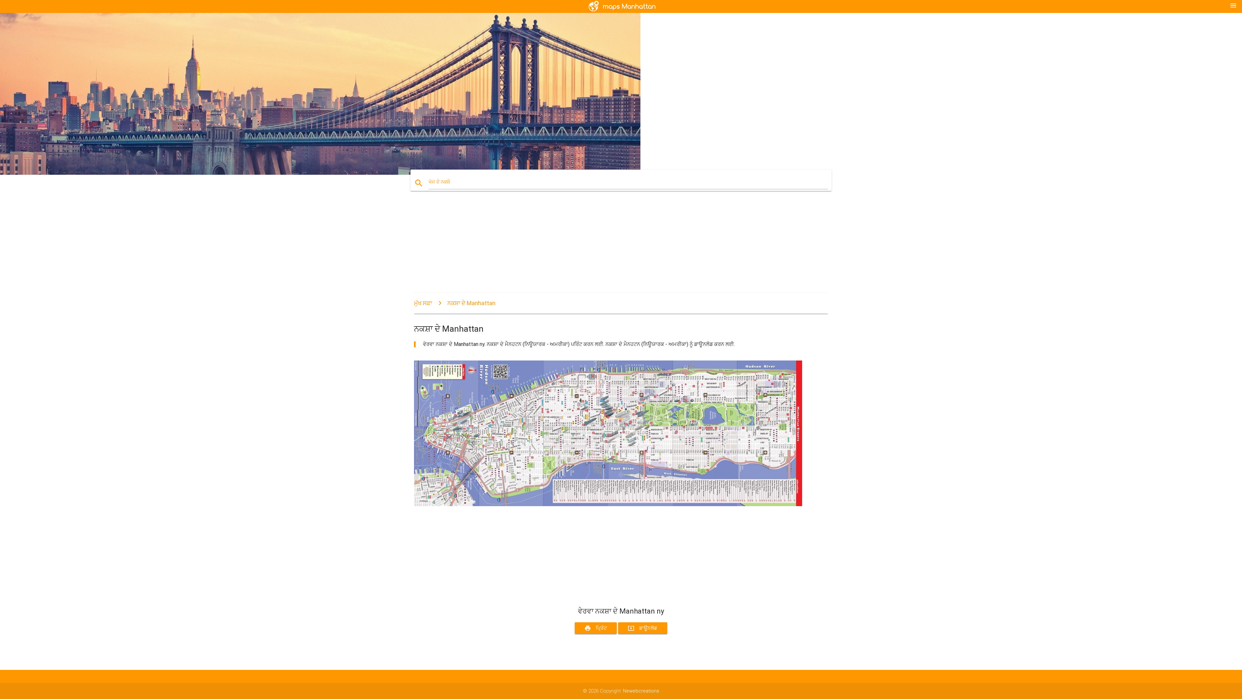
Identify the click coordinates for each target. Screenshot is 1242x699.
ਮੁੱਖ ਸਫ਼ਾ (423, 303)
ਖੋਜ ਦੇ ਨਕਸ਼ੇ (439, 182)
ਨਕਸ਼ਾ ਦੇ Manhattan (471, 303)
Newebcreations (641, 691)
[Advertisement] (608, 247)
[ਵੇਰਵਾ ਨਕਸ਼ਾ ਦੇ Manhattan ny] (608, 504)
